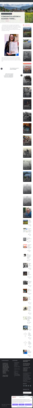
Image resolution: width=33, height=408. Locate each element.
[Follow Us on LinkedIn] (30, 385)
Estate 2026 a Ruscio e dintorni (27, 33)
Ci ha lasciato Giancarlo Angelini (27, 202)
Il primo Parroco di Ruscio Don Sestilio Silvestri (27, 153)
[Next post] (21, 75)
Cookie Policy (18, 406)
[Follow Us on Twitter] (26, 385)
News (15, 372)
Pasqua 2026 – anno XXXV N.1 (30, 264)
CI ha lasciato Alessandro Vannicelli (27, 214)
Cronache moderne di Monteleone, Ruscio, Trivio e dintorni (27, 164)
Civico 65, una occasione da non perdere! (27, 45)
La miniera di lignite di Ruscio (26, 117)
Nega (21, 404)
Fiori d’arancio (27, 178)
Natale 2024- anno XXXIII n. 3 (29, 290)
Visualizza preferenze (28, 404)
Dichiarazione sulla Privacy (23, 406)
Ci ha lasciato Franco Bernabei (29, 334)
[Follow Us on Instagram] (28, 385)
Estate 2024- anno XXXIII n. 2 (29, 299)
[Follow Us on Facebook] (24, 385)
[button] (31, 397)
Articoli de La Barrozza (6, 13)
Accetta (15, 404)
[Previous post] (1, 69)
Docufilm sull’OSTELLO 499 (27, 57)
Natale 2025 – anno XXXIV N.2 (29, 273)
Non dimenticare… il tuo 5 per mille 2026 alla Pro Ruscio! (27, 80)
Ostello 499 (16, 373)
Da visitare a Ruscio (17, 366)
